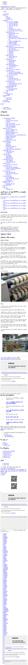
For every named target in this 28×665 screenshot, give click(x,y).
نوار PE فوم (11, 62)
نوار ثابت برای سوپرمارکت (15, 29)
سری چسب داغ (9, 87)
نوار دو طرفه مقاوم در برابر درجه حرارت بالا (16, 134)
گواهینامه (8, 17)
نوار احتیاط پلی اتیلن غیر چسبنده (16, 73)
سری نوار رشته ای (10, 80)
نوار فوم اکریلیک (12, 60)
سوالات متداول (6, 101)
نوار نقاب (11, 52)
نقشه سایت (3, 468)
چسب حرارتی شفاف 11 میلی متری (9, 357)
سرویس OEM (6, 95)
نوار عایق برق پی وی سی (14, 69)
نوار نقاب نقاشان (22, 470)
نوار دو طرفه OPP (13, 42)
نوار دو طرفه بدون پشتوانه (15, 40)
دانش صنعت (9, 99)
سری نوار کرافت (10, 55)
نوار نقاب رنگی (12, 48)
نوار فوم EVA (12, 61)
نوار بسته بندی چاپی (13, 25)
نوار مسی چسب (8, 470)
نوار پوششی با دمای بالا (14, 50)
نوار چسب (11, 77)
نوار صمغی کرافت (13, 56)
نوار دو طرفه (12, 34)
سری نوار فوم (9, 59)
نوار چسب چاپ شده (13, 78)
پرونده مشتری (9, 19)
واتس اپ (3, 474)
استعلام (2, 428)
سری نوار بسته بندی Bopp (12, 21)
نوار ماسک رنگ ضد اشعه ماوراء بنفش (9, 358)
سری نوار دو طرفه (10, 31)
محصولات (5, 20)
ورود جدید (5, 92)
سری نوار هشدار (9, 70)
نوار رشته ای (11, 82)
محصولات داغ (10, 468)
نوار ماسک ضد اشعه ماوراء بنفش (16, 47)
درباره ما (5, 15)
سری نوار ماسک (9, 46)
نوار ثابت (11, 26)
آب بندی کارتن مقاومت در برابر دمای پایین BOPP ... (14, 402)
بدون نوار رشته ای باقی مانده (15, 83)
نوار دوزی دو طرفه (13, 35)
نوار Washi (11, 53)
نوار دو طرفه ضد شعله (14, 37)
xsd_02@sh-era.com (9, 436)
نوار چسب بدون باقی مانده (15, 79)
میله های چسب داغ (13, 88)
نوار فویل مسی (12, 66)
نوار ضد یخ (11, 28)
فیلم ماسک (11, 51)
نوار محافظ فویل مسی (21, 469)
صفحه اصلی (6, 13)
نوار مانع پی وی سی (13, 74)
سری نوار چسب (9, 75)
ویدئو (7, 16)
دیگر (7, 91)
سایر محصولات (9, 93)
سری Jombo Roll (10, 90)
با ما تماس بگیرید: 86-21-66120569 (8, 6)
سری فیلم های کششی (11, 86)
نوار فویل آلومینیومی (13, 65)
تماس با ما (5, 100)
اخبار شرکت (9, 97)
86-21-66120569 (8, 435)
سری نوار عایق (9, 68)
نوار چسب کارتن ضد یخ (12, 416)
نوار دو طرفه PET (13, 43)
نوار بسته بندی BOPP (13, 22)
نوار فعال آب (11, 57)
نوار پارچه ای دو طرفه (14, 33)
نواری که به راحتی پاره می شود (16, 30)
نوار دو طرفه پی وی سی (14, 44)
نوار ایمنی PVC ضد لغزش (14, 71)
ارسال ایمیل (3, 473)
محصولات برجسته (7, 108)
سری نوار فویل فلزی (10, 64)
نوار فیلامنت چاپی (13, 84)
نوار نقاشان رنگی (11, 469)
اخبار (4, 96)
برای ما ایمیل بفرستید (12, 230)
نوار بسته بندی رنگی (13, 24)
